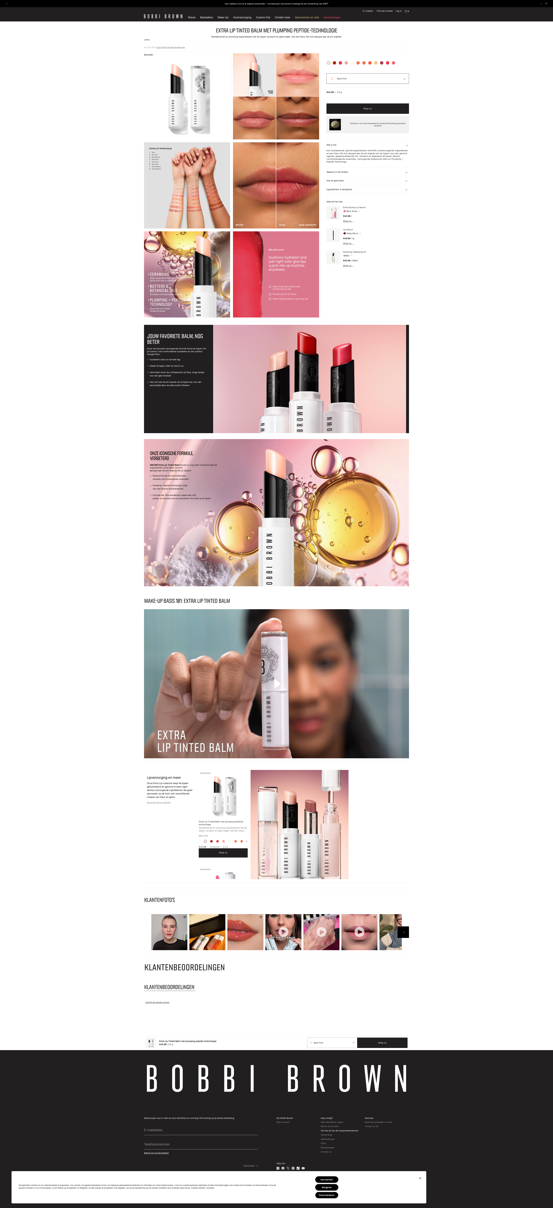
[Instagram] (277, 1168)
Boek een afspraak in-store (378, 1122)
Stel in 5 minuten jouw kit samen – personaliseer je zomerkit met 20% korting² (267, 3)
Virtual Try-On (372, 1126)
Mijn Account (283, 1122)
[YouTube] (303, 1168)
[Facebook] (283, 1168)
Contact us (326, 1151)
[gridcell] (205, 841)
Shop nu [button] (367, 108)
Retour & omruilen (330, 1126)
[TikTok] (298, 1168)
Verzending (326, 1134)
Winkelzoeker (328, 1147)
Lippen (146, 40)
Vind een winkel (385, 11)
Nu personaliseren (316, 3)
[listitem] (223, 814)
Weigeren (327, 1187)
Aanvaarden (326, 1179)
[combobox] (371, 211)
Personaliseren (327, 1195)
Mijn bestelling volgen (332, 1122)
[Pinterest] (293, 1168)
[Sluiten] (420, 1178)
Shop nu (347, 221)
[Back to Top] (544, 909)
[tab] (170, 987)
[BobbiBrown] (163, 16)
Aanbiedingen (328, 1139)
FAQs (323, 1143)
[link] (407, 11)
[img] (333, 213)
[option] (328, 63)
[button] (282, 17)
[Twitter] (288, 1168)
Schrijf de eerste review (172, 47)
